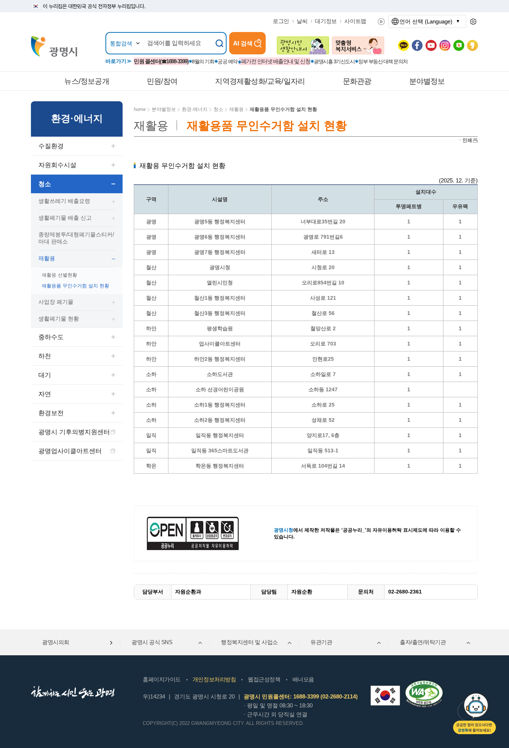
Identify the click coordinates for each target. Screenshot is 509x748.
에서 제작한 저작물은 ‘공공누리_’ (320, 530)
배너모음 (303, 679)
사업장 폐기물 (55, 302)
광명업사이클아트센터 (70, 451)
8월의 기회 (203, 61)
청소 (44, 184)
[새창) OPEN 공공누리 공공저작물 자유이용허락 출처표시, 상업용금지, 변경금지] (197, 533)
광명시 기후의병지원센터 (74, 432)
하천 (44, 356)
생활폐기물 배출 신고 (65, 217)
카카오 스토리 (472, 45)
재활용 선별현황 (59, 275)
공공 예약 (227, 61)
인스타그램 (444, 45)
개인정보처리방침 (214, 679)
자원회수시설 (57, 165)
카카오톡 (403, 45)
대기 (44, 375)
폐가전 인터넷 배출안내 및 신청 (275, 61)
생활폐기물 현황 (58, 318)
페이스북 (417, 45)
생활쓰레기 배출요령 (64, 201)
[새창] (385, 695)
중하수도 (51, 337)
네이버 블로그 (458, 45)
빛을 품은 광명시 (54, 46)
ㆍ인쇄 (465, 140)
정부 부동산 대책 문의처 (383, 61)
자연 (44, 394)
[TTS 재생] (381, 21)
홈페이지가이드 (162, 679)
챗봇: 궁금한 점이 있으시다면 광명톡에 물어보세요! (474, 713)
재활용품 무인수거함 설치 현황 (75, 286)
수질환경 (51, 146)
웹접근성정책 (264, 679)
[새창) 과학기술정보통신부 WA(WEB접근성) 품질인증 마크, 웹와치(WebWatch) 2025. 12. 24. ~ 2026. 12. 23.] (424, 684)
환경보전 (51, 413)
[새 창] (303, 45)
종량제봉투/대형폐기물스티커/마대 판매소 (76, 238)
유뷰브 (431, 45)
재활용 (46, 258)
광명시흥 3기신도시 (334, 61)
